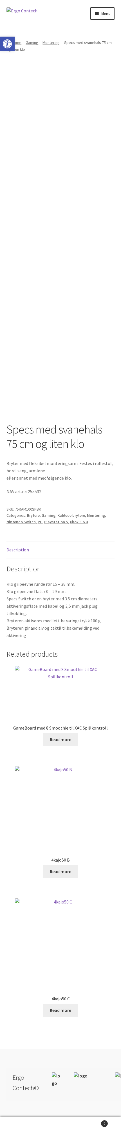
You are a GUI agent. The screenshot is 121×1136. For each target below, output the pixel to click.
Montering (51, 42)
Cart (93, 1121)
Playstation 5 (56, 521)
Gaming (32, 42)
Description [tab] (17, 550)
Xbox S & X (79, 521)
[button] (7, 44)
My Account (20, 1126)
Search (60, 1126)
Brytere (33, 515)
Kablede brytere (71, 515)
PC (40, 521)
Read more (60, 739)
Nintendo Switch (21, 521)
